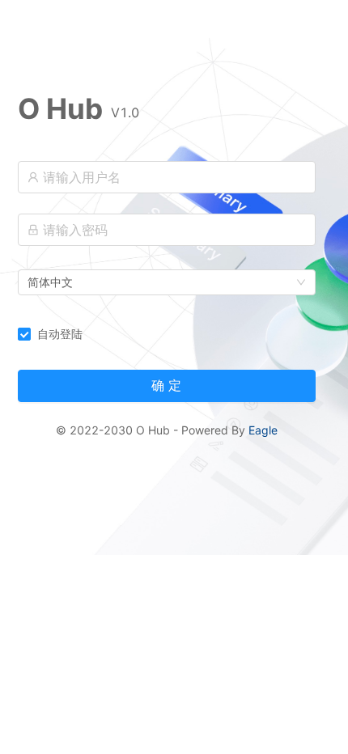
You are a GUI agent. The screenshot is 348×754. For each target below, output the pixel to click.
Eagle (263, 430)
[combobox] (167, 282)
